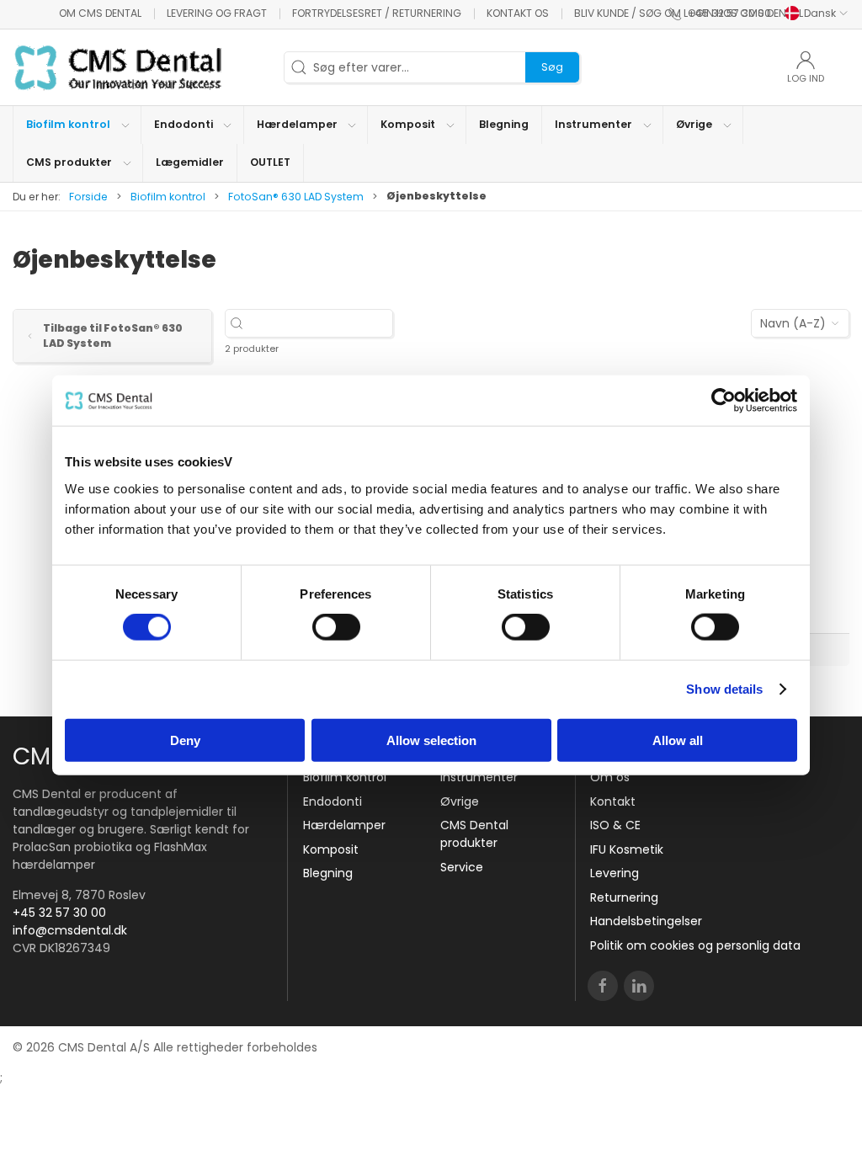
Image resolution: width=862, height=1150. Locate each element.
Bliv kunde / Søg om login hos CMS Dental (688, 13)
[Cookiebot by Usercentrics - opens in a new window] (723, 400)
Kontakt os (518, 13)
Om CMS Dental (100, 13)
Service (461, 867)
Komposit (331, 849)
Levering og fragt (217, 13)
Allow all (677, 739)
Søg (552, 67)
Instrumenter (479, 777)
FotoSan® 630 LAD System (296, 196)
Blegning (328, 873)
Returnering (624, 897)
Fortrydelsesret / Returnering (376, 13)
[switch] (336, 627)
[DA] (118, 67)
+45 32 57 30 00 (59, 912)
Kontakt (613, 801)
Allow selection (431, 739)
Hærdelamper (344, 825)
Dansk (820, 13)
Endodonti (332, 801)
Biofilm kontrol (167, 196)
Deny (185, 739)
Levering (614, 873)
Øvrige (459, 801)
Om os (610, 777)
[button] (77, 125)
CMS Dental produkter (474, 834)
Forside (88, 196)
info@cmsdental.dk (70, 930)
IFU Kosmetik (626, 849)
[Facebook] (603, 986)
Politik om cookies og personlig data (695, 945)
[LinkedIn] (639, 986)
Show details (724, 689)
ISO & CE (615, 825)
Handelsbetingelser (646, 921)
